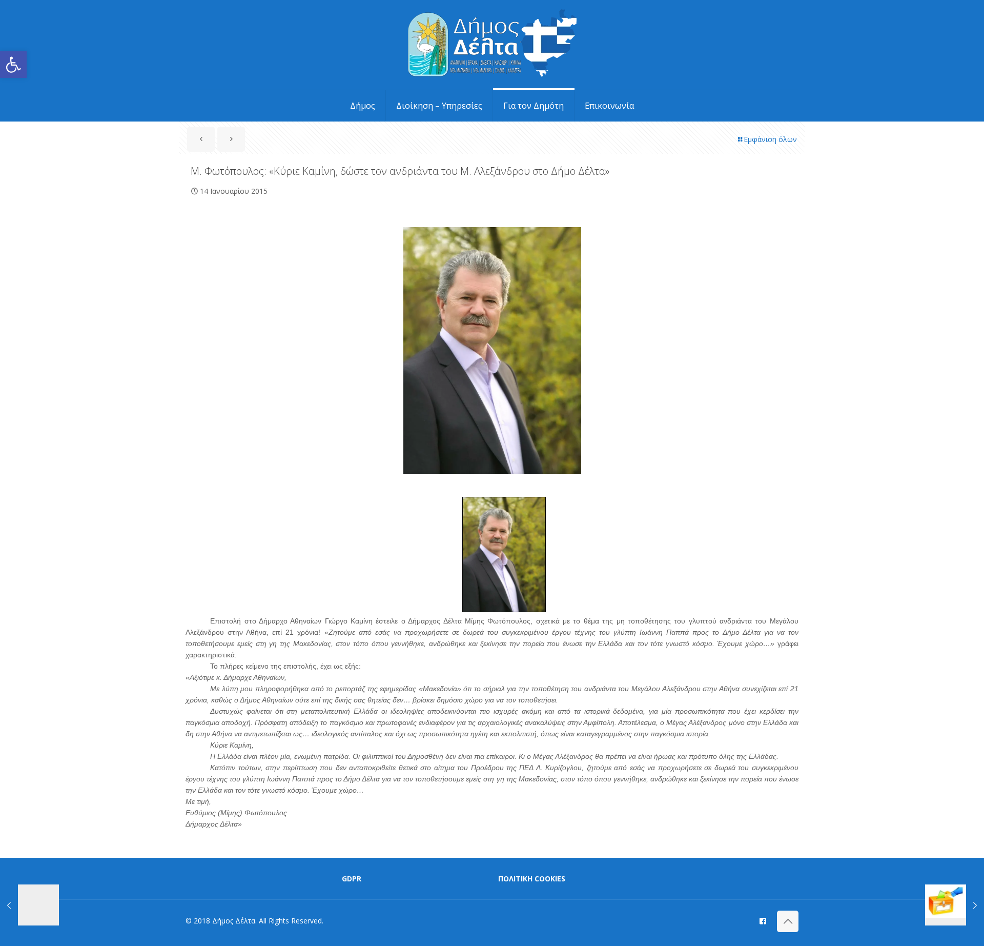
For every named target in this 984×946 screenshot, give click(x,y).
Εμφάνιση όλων (770, 139)
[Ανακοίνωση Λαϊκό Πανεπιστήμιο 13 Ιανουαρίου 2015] (29, 904)
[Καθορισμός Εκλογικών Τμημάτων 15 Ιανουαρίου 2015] (954, 904)
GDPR (351, 878)
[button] (13, 64)
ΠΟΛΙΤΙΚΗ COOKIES (531, 878)
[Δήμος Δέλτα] (492, 45)
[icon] (763, 920)
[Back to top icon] (787, 921)
